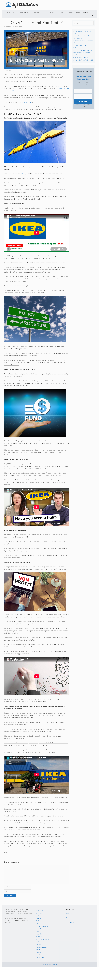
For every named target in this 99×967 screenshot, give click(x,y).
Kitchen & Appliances (42, 939)
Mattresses (35, 12)
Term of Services (71, 922)
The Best (70, 12)
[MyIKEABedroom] (22, 5)
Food (44, 12)
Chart (37, 916)
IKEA (23, 174)
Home (8, 12)
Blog (78, 12)
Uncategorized (40, 957)
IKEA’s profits (28, 102)
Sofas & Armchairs (41, 947)
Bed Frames (24, 12)
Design (38, 921)
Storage (38, 949)
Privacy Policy (70, 918)
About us (69, 913)
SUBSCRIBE (83, 102)
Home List (39, 934)
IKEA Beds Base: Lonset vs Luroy (82, 57)
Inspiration (52, 12)
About (15, 12)
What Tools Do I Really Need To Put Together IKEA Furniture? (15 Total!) (82, 52)
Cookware (39, 918)
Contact (86, 12)
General (8, 853)
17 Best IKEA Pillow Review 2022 (83, 60)
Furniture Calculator (42, 926)
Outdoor (38, 944)
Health (62, 12)
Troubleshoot (40, 955)
